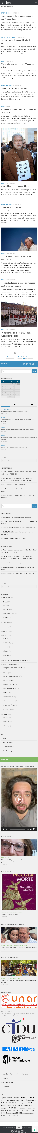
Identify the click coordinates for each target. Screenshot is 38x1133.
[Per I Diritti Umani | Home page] (7, 2)
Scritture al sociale (6, 409)
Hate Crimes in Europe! (10, 684)
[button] (19, 799)
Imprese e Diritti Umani (10, 688)
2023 (4, 397)
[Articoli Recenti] (5, 405)
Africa (6, 638)
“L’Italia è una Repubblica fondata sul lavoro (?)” (14, 448)
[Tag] (32, 405)
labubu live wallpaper (9, 489)
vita (18, 1115)
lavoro (34, 1108)
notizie (4, 1113)
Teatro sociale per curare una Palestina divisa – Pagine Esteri (20, 472)
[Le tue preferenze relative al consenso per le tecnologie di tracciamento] (35, 1130)
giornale (29, 1103)
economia (18, 1103)
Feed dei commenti (8, 747)
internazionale (23, 1108)
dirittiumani (31, 1100)
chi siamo (5, 1078)
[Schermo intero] (34, 829)
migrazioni (22, 1110)
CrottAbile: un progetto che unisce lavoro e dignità (14, 411)
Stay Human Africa (9, 705)
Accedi (5, 738)
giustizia (20, 1105)
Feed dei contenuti (8, 742)
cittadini (9, 1100)
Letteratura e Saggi (9, 613)
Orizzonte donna (8, 697)
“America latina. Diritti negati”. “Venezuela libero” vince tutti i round (19, 947)
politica (19, 1113)
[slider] (17, 829)
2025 (17, 397)
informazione (13, 1108)
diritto (10, 1103)
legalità (2, 1110)
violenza (14, 1115)
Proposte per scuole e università (13, 668)
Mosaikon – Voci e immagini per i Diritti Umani (15, 1074)
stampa (3, 1115)
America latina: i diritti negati (12, 676)
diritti (24, 1100)
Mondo (10, 13)
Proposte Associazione (9, 664)
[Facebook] (24, 364)
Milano (26, 1110)
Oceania (6, 655)
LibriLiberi (7, 692)
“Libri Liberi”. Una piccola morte (9, 914)
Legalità (6, 722)
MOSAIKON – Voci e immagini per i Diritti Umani (16, 660)
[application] (19, 799)
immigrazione (4, 1108)
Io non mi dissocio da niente (12, 207)
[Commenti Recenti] (23, 405)
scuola (24, 1113)
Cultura (9, 37)
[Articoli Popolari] (14, 405)
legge (6, 1110)
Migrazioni (4, 85)
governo (26, 1105)
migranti (16, 1110)
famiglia (25, 1103)
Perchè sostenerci (8, 1082)
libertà (9, 1110)
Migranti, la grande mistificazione (14, 88)
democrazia (19, 1100)
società (31, 1113)
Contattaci (6, 1087)
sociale (27, 1113)
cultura (13, 1100)
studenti (8, 1115)
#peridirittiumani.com (9, 1098)
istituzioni (29, 1108)
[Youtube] (32, 364)
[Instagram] (29, 364)
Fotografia (7, 609)
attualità (3, 1100)
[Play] (4, 829)
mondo (31, 1110)
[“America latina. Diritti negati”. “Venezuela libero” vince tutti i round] (19, 935)
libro (13, 1110)
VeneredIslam (8, 709)
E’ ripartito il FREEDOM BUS (10, 474)
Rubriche (5, 673)
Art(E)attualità (6, 598)
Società (3, 427)
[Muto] (31, 829)
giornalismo (6, 1105)
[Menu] (35, 2)
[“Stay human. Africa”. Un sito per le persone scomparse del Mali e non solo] (19, 968)
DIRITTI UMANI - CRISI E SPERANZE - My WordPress (17, 478)
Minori (6, 726)
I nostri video (6, 623)
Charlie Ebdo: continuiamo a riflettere (15, 186)
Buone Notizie (8, 680)
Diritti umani (4, 1103)
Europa (6, 651)
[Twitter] (27, 364)
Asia (5, 647)
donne (14, 1103)
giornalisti (14, 1105)
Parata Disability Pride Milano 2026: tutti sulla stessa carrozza (17, 430)
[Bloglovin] (35, 364)
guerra (30, 1105)
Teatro (6, 617)
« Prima (8, 357)
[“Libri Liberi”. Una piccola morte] (19, 892)
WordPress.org (7, 751)
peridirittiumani (11, 1113)
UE (11, 1115)
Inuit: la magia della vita (21, 484)
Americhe (7, 643)
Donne (6, 717)
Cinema (3, 37)
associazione (27, 1097)
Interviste (4, 13)
